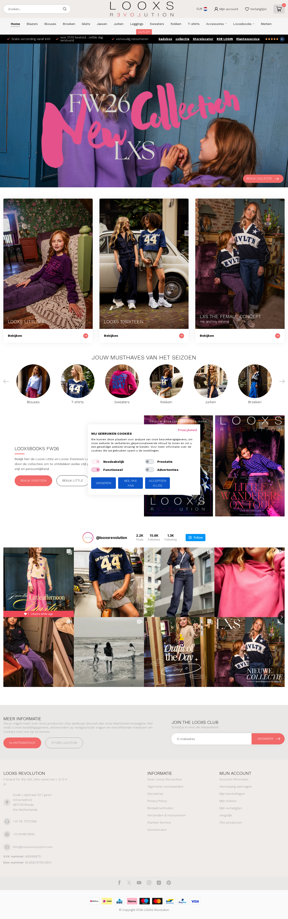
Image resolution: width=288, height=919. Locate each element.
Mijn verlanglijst (230, 808)
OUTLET (144, 32)
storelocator (157, 829)
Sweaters (157, 24)
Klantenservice (248, 39)
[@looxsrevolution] (87, 537)
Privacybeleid (187, 430)
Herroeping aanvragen (235, 786)
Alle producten (230, 822)
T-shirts (194, 24)
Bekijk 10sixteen (33, 480)
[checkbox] (95, 461)
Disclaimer (155, 793)
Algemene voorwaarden (165, 786)
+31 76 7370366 (25, 821)
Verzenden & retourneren (166, 815)
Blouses (50, 24)
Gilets (86, 24)
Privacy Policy (157, 801)
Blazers (32, 24)
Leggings (136, 24)
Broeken (69, 24)
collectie (182, 39)
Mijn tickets (227, 801)
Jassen (102, 24)
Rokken (176, 24)
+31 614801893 (24, 834)
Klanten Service (159, 822)
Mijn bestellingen (232, 793)
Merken (266, 24)
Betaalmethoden (160, 808)
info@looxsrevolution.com (33, 847)
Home (15, 24)
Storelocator (203, 39)
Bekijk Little (72, 480)
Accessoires (215, 24)
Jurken (119, 24)
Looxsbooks (242, 24)
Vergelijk (225, 815)
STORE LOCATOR (64, 742)
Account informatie (233, 779)
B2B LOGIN (225, 39)
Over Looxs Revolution (164, 779)
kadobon (165, 39)
